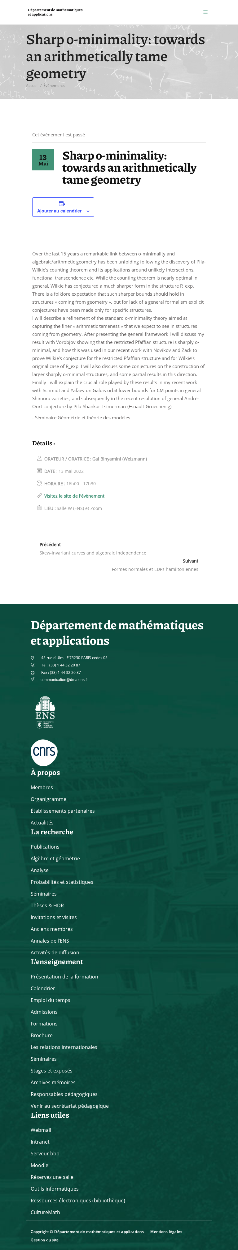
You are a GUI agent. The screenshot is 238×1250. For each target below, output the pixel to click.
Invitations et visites (54, 917)
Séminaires (44, 893)
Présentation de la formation (64, 976)
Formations (44, 1023)
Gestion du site (45, 1240)
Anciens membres (52, 929)
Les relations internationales (64, 1047)
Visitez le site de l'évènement (74, 496)
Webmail (41, 1130)
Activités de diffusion (55, 952)
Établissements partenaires (63, 810)
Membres (42, 787)
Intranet (40, 1141)
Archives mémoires (53, 1082)
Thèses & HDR (47, 905)
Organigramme (48, 799)
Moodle (39, 1165)
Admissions (44, 1011)
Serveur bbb (45, 1153)
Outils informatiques (55, 1188)
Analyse (40, 870)
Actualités (42, 822)
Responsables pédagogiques (64, 1094)
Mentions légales (166, 1231)
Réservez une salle (52, 1177)
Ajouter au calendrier (59, 211)
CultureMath (45, 1212)
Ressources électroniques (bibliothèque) (78, 1200)
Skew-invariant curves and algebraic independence (93, 553)
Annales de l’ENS (50, 940)
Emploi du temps (50, 1000)
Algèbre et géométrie (55, 858)
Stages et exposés (52, 1070)
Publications (45, 846)
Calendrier (43, 988)
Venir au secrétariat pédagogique (70, 1105)
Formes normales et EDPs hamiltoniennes (155, 569)
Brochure (42, 1035)
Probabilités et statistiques (62, 882)
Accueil (32, 85)
